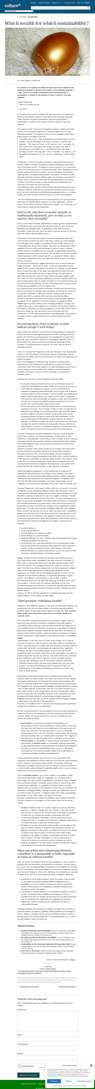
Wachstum (30, 973)
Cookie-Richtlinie (57, 1085)
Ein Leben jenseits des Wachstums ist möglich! (38, 937)
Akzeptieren (54, 1081)
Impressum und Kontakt (80, 1085)
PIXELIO (72, 960)
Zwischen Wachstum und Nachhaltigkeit (36, 931)
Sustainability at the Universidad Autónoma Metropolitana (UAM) (45, 944)
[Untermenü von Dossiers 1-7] (61, 2)
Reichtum (62, 971)
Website (20, 1053)
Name (20, 1035)
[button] (91, 1065)
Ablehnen (69, 1081)
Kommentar (22, 1009)
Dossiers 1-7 (56, 3)
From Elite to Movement (30, 951)
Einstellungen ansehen (84, 1081)
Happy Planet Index (41, 971)
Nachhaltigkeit (53, 971)
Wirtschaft (38, 973)
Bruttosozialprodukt (27, 971)
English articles (51, 969)
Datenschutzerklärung (67, 1085)
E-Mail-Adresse (23, 1044)
